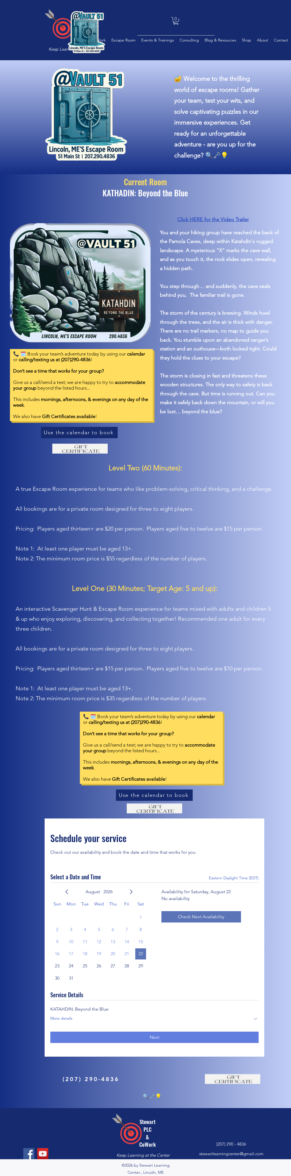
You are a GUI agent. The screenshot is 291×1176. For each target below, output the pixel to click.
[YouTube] (42, 1153)
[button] (175, 21)
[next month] (131, 891)
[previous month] (66, 891)
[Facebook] (28, 1153)
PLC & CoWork (147, 1136)
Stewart (147, 1121)
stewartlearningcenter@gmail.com (231, 1153)
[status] (234, 878)
